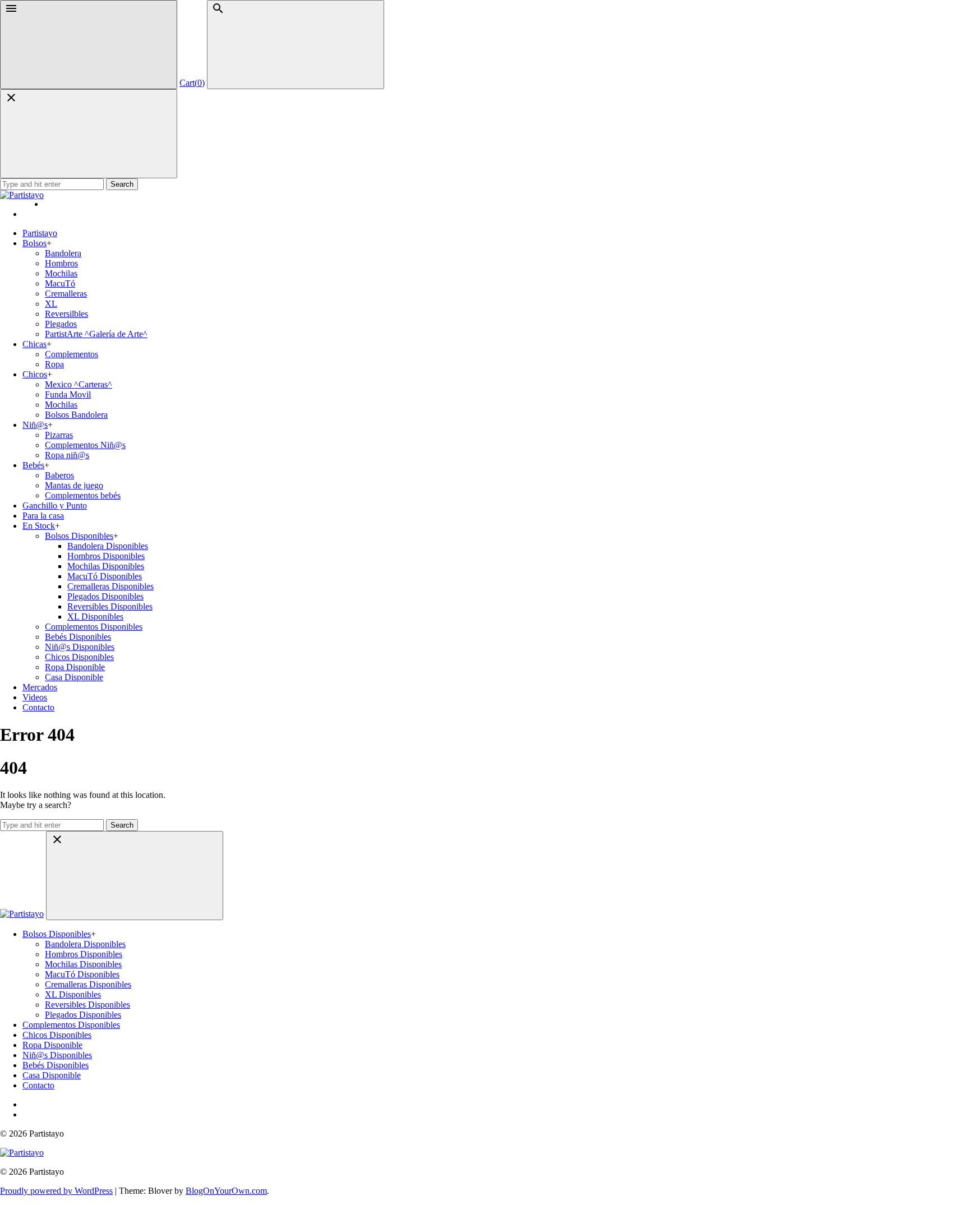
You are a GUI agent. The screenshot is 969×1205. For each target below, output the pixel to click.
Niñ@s (35, 425)
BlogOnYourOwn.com (226, 1190)
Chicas (34, 344)
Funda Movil (68, 394)
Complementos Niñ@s (85, 445)
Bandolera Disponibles (107, 546)
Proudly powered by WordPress (56, 1190)
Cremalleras (66, 293)
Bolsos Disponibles (79, 536)
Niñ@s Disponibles (79, 647)
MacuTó (60, 283)
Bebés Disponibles (78, 636)
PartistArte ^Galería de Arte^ (96, 334)
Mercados (39, 687)
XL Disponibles (95, 616)
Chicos (34, 374)
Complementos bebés (83, 495)
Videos (34, 697)
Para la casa (43, 515)
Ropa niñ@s (67, 455)
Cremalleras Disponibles (110, 586)
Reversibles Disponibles (110, 606)
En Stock (38, 525)
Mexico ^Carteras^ (78, 384)
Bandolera (63, 253)
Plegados (61, 324)
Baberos (59, 475)
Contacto (38, 707)
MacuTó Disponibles (104, 576)
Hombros (61, 263)
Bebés (33, 465)
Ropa (54, 364)
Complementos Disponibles (93, 626)
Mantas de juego (74, 485)
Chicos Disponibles (79, 657)
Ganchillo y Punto (54, 505)
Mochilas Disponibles (105, 566)
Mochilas (61, 273)
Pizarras (59, 435)
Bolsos (34, 243)
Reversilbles (66, 313)
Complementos (71, 354)
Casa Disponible (74, 677)
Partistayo (39, 233)
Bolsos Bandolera (76, 414)
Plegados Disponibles (105, 596)
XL (51, 303)
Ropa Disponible (75, 667)
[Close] (88, 133)
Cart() (192, 82)
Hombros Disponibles (106, 556)
